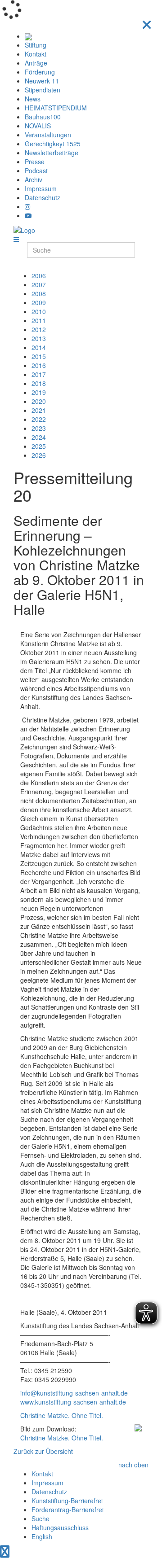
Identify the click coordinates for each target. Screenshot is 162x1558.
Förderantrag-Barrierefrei (68, 1509)
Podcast (36, 170)
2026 (39, 455)
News (32, 98)
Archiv (33, 179)
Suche (41, 1518)
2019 (39, 392)
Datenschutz (42, 197)
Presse (35, 161)
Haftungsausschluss (60, 1527)
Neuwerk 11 (42, 80)
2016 (39, 365)
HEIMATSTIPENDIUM (56, 107)
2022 (39, 419)
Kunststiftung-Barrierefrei (67, 1500)
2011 (39, 320)
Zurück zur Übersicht (43, 1451)
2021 (39, 410)
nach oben (133, 1464)
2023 (39, 428)
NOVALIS (38, 125)
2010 (39, 311)
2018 (39, 383)
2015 (39, 356)
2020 (39, 401)
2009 (39, 302)
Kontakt (35, 53)
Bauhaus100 (43, 116)
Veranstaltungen (48, 134)
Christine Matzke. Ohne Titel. (61, 1415)
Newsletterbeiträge (51, 152)
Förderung (40, 71)
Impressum (41, 188)
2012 (39, 329)
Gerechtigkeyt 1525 (53, 143)
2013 (39, 338)
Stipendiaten (42, 89)
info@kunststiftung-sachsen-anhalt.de (74, 1392)
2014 (39, 347)
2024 (39, 437)
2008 (39, 293)
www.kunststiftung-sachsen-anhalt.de (73, 1401)
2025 (39, 446)
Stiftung (35, 44)
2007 (39, 284)
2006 (39, 275)
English (42, 1536)
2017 (39, 374)
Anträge (36, 62)
